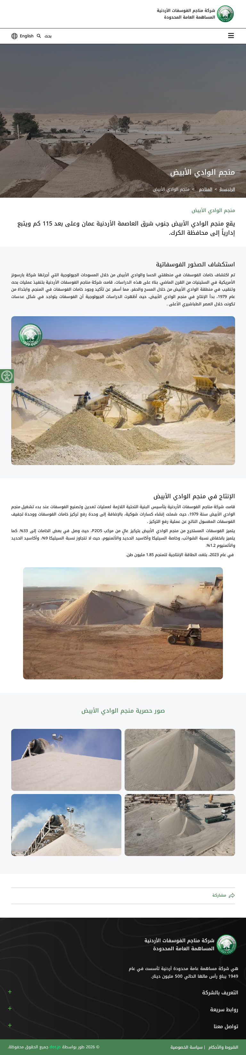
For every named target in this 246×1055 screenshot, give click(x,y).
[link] (7, 376)
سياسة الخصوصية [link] (186, 1047)
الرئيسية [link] (227, 189)
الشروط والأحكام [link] (222, 1047)
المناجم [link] (205, 189)
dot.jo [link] (54, 1047)
